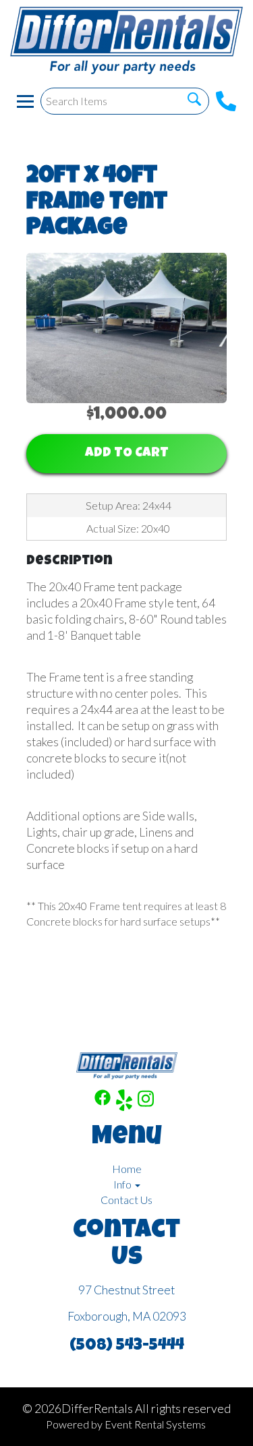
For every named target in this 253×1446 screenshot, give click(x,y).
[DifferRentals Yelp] (124, 1102)
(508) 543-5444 (126, 1346)
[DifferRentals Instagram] (146, 1102)
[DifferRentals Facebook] (102, 1102)
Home (127, 1168)
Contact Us (126, 1199)
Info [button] (123, 1184)
